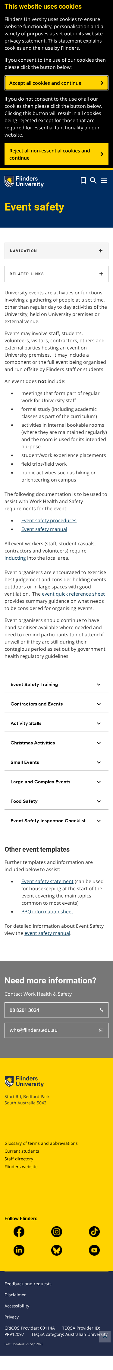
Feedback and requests (28, 1283)
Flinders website (21, 1166)
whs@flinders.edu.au (34, 1030)
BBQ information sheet (47, 911)
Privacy (12, 1317)
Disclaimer (15, 1295)
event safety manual (47, 933)
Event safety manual (44, 529)
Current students (22, 1151)
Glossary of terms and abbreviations (41, 1143)
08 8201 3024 (24, 1010)
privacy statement (25, 40)
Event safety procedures (49, 520)
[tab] (56, 684)
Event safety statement (47, 881)
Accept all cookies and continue (45, 83)
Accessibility (17, 1306)
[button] (83, 180)
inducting (15, 558)
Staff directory (19, 1159)
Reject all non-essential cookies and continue (49, 154)
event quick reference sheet (73, 594)
